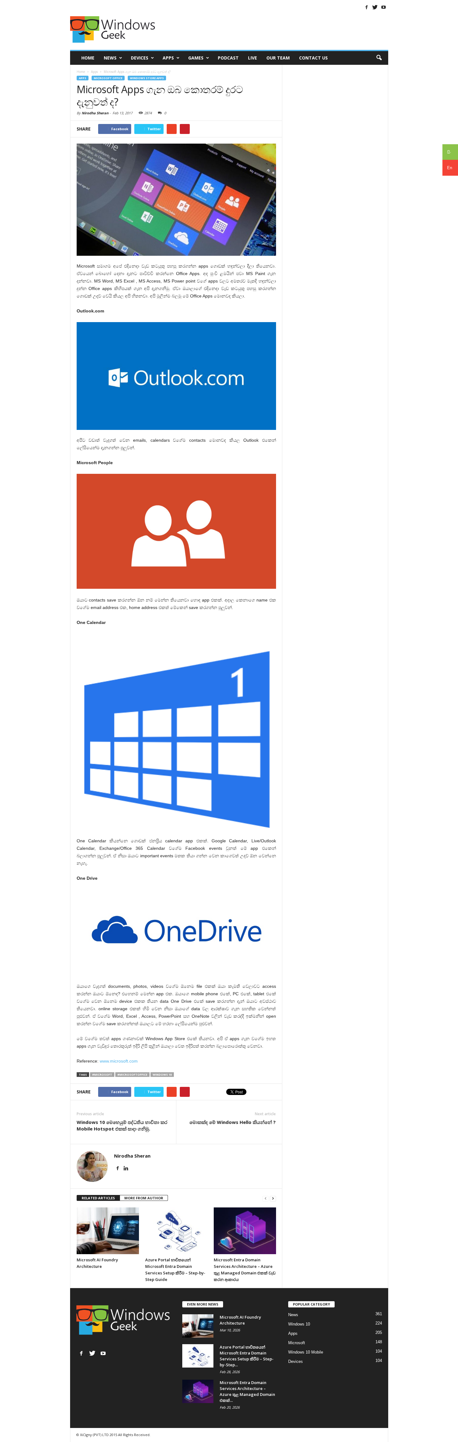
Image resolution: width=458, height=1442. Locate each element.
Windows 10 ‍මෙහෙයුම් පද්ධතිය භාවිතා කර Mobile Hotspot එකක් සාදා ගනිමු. (122, 1125)
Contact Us (313, 58)
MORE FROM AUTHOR (143, 1198)
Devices (139, 58)
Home (87, 58)
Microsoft (296, 1342)
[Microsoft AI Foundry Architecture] (108, 1230)
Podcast (228, 58)
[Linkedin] (126, 1168)
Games (195, 58)
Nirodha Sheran (95, 113)
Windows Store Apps (147, 78)
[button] (379, 58)
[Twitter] (375, 7)
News (110, 58)
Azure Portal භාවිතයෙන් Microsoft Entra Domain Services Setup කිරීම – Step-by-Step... (247, 1356)
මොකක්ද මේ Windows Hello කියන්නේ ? (232, 1122)
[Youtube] (383, 7)
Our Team (278, 58)
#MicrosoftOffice (132, 1075)
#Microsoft (102, 1075)
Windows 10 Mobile (305, 1352)
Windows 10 (162, 1075)
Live (252, 58)
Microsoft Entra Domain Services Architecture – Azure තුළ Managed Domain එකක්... (247, 1391)
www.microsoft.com (119, 1061)
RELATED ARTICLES (98, 1198)
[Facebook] (366, 7)
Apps (168, 58)
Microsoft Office (108, 78)
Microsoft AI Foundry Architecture (240, 1320)
